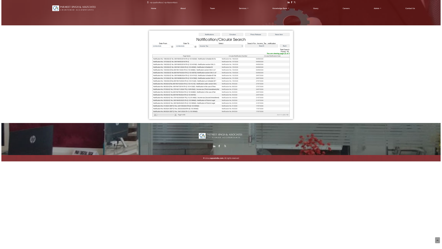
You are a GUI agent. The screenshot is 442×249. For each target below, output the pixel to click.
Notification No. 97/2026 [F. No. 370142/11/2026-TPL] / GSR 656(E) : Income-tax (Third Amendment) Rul (186, 89)
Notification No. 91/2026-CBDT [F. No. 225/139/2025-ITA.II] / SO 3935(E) (176, 106)
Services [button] (243, 8)
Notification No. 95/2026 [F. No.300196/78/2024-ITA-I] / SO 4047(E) (174, 95)
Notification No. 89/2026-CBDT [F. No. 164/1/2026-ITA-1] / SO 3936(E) (175, 111)
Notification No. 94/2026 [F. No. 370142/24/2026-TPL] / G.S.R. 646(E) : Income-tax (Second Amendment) (186, 98)
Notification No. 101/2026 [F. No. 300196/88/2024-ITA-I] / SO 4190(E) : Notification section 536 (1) (184, 78)
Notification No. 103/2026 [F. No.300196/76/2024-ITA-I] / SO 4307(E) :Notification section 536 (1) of (184, 73)
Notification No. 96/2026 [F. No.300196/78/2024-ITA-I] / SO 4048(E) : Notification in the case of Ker (184, 92)
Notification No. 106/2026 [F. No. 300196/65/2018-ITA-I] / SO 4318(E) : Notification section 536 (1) (184, 64)
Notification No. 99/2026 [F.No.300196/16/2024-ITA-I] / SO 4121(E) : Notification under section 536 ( (185, 84)
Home (153, 8)
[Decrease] (155, 115)
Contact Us (410, 8)
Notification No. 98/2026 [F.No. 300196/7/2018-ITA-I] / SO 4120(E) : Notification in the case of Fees (184, 86)
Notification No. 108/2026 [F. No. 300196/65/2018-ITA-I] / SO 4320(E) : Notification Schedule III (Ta (184, 59)
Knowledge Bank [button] (280, 8)
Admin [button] (377, 8)
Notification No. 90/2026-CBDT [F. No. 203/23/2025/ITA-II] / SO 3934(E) (175, 109)
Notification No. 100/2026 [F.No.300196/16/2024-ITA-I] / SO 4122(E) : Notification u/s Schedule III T (184, 81)
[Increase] (175, 115)
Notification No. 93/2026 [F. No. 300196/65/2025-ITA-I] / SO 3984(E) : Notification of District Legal (184, 100)
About (183, 8)
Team (212, 8)
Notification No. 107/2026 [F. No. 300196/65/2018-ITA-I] (171, 62)
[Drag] (156, 115)
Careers (346, 8)
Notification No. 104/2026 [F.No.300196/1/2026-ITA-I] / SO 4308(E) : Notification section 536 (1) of (184, 70)
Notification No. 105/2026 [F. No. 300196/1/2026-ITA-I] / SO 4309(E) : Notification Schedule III (183, 67)
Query (315, 8)
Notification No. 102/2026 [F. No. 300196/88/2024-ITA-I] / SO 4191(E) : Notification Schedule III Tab (184, 75)
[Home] (74, 8)
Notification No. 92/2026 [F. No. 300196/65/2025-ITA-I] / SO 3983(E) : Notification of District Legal (184, 103)
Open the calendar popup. (172, 46)
